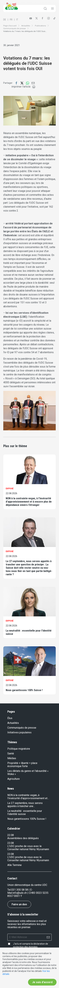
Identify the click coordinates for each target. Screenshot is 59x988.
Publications (40, 26)
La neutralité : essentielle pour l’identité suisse (28, 632)
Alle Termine (14, 865)
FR (11, 19)
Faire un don (19, 904)
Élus (9, 718)
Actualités (25, 26)
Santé (10, 753)
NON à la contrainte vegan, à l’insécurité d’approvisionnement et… (28, 797)
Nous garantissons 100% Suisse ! (24, 690)
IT (17, 19)
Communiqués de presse (14, 28)
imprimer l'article (20, 86)
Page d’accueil (10, 26)
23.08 (10, 843)
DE (4, 19)
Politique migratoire (18, 748)
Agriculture (13, 778)
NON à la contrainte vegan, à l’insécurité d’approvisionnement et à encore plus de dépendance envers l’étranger (29, 502)
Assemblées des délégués (23, 838)
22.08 (10, 835)
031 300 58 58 (19, 889)
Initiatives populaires (19, 732)
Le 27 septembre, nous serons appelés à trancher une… (25, 804)
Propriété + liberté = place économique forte (22, 764)
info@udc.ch (20, 892)
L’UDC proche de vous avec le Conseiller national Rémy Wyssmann (28, 848)
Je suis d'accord (42, 982)
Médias (11, 758)
